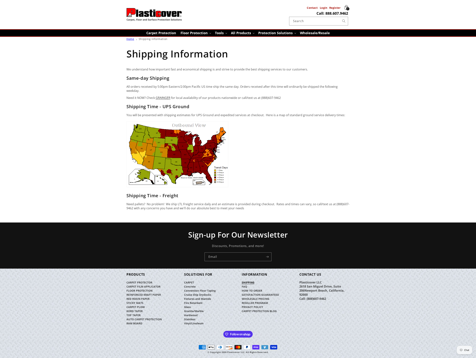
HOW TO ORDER (252, 290)
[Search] (344, 21)
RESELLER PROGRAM (255, 303)
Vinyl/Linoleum (194, 323)
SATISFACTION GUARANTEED (260, 294)
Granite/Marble (194, 311)
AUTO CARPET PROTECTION (144, 319)
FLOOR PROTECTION (139, 290)
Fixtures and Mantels (197, 299)
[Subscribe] (267, 256)
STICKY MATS (134, 303)
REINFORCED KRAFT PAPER (143, 294)
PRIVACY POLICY (252, 307)
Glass (187, 307)
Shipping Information (153, 39)
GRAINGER (163, 98)
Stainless (189, 319)
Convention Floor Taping (200, 290)
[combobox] (318, 21)
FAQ (244, 286)
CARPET (189, 282)
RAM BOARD (134, 323)
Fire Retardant (193, 303)
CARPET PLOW (135, 307)
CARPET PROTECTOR (139, 282)
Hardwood (191, 315)
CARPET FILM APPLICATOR (143, 286)
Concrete (190, 286)
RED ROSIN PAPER (137, 299)
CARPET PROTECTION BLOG (259, 311)
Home (130, 39)
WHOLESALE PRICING (255, 299)
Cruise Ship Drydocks (197, 294)
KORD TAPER (134, 311)
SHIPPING (248, 282)
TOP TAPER (133, 315)
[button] (195, 33)
